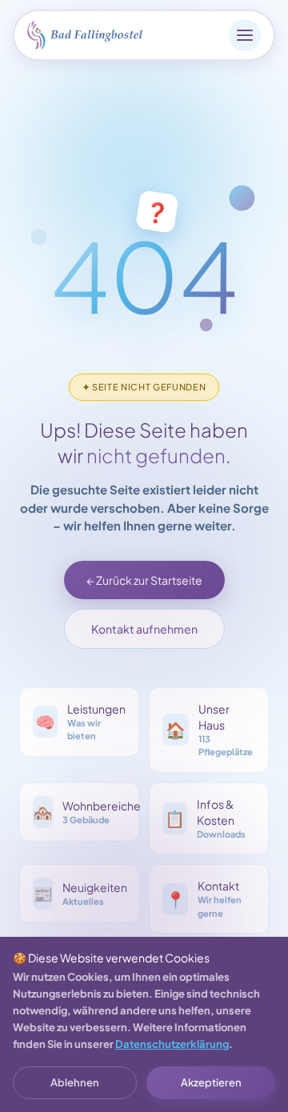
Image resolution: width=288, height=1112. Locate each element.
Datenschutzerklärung (172, 1044)
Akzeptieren (211, 1082)
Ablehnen (74, 1082)
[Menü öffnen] (245, 35)
